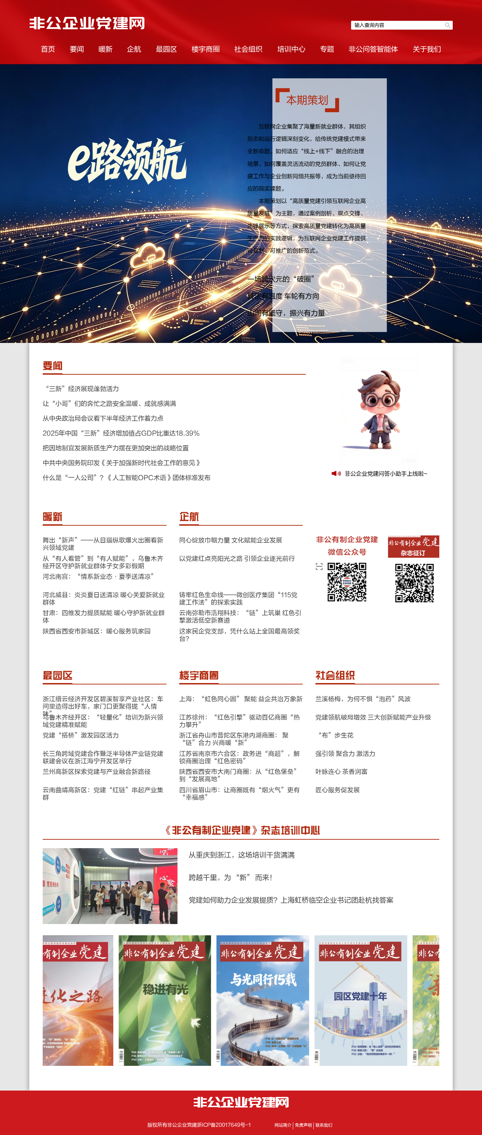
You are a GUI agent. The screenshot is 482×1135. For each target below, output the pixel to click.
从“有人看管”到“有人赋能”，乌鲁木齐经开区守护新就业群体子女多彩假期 (103, 562)
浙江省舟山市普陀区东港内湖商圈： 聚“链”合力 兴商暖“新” (234, 739)
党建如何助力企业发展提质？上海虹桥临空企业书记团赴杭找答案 (291, 900)
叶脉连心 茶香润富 (341, 771)
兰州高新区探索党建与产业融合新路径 (97, 771)
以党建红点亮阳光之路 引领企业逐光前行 (237, 558)
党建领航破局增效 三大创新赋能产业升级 (373, 717)
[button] (226, 1059)
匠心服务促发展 (337, 790)
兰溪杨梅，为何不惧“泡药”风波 (363, 699)
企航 (134, 49)
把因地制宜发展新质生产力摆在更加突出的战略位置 (116, 448)
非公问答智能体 (373, 49)
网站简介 (283, 1125)
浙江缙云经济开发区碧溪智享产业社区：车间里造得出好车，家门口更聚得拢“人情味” (103, 706)
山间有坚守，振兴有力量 (286, 313)
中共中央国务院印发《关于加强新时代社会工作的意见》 (122, 463)
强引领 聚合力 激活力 (345, 753)
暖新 (105, 49)
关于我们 (427, 49)
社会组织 (248, 49)
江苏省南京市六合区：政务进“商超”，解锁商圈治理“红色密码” (239, 757)
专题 (327, 49)
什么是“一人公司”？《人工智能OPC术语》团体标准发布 (127, 478)
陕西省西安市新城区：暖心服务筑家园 (97, 631)
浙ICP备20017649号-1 (224, 1125)
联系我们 (323, 1125)
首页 (48, 49)
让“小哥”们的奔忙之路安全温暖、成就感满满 (109, 403)
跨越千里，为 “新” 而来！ (232, 878)
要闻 (77, 49)
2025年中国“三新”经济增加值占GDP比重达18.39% (121, 433)
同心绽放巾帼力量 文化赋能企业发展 (230, 540)
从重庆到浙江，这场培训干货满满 (242, 855)
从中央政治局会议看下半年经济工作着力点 (103, 418)
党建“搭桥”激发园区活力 (81, 735)
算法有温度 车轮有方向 (283, 296)
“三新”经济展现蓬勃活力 (81, 389)
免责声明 (303, 1125)
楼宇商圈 (206, 49)
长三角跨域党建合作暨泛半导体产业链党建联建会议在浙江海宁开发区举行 (103, 757)
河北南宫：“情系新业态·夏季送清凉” (100, 576)
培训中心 (291, 49)
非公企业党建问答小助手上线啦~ (386, 474)
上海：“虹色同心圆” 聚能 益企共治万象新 (241, 699)
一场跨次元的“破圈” (282, 279)
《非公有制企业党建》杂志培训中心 (241, 830)
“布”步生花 (334, 735)
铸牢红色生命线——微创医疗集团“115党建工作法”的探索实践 (238, 598)
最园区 (166, 49)
